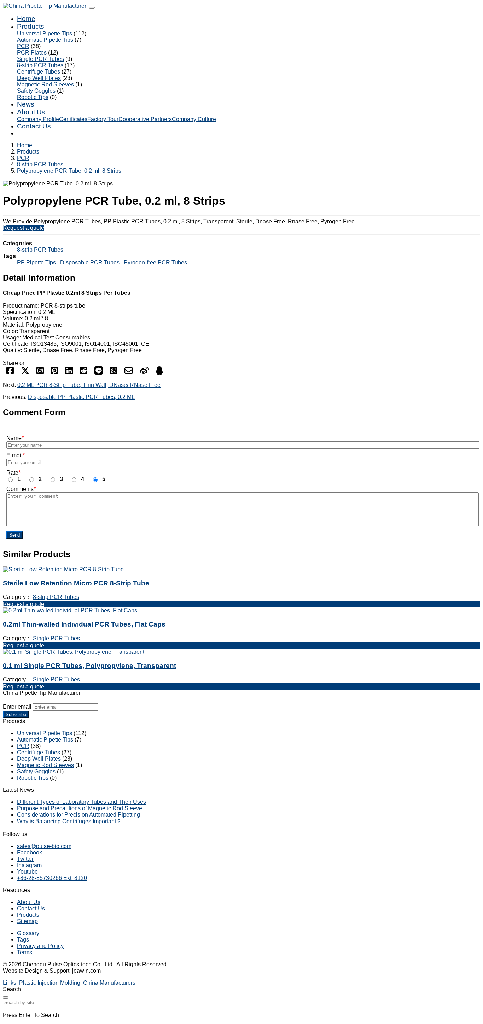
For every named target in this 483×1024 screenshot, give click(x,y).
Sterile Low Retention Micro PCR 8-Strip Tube (76, 583)
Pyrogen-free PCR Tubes (155, 262)
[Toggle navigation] (92, 8)
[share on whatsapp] (113, 373)
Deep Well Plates (39, 78)
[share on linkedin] (69, 373)
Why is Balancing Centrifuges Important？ (69, 821)
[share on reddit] (83, 373)
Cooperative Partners (145, 119)
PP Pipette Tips (36, 262)
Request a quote (23, 228)
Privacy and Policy (40, 946)
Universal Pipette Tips (44, 33)
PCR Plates (32, 53)
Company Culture (194, 119)
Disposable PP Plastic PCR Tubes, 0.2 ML (81, 397)
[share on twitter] (25, 373)
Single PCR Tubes (40, 59)
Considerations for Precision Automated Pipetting (78, 815)
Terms (24, 952)
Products (30, 26)
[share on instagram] (40, 373)
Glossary (28, 933)
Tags (23, 940)
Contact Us (34, 126)
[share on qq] (159, 373)
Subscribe (16, 714)
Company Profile (38, 119)
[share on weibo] (144, 373)
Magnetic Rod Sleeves (45, 84)
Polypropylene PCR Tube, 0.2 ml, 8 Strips (69, 171)
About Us (31, 112)
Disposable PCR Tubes (90, 262)
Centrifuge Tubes (38, 72)
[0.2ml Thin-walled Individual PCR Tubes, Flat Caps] (70, 610)
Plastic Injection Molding (49, 983)
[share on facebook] (10, 373)
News (25, 104)
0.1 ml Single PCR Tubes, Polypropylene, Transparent (89, 665)
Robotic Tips (32, 97)
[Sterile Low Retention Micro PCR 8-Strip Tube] (63, 569)
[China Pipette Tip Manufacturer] (46, 6)
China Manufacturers (109, 983)
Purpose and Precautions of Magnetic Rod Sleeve (79, 808)
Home (26, 18)
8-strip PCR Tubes (40, 65)
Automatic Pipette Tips (45, 40)
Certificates (73, 119)
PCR (23, 46)
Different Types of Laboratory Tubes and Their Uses (81, 802)
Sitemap (27, 921)
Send (14, 535)
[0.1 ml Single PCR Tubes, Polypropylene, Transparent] (73, 652)
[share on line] (98, 373)
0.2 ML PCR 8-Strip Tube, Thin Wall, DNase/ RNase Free (89, 385)
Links (9, 983)
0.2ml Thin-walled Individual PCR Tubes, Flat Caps (84, 624)
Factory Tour (102, 119)
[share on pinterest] (54, 373)
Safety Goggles (36, 91)
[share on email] (128, 373)
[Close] (5, 997)
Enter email (17, 707)
